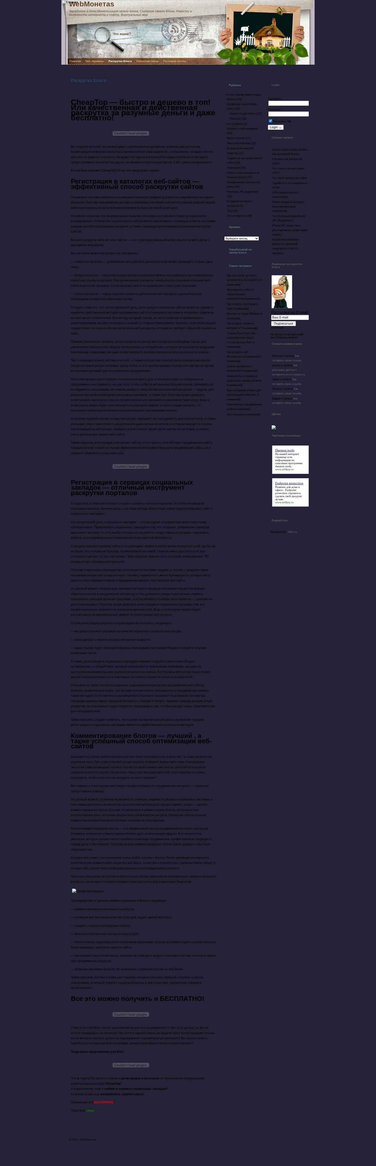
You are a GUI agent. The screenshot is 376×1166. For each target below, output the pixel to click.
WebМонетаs (88, 1139)
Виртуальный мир (238, 143)
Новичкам (233, 167)
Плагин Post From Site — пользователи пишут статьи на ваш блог (243, 338)
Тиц (229, 210)
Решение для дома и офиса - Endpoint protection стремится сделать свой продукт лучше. (288, 493)
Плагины (235, 118)
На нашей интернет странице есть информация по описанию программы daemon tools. (288, 460)
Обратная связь (147, 61)
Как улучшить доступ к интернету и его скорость (288, 370)
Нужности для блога (242, 113)
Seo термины (94, 61)
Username (274, 98)
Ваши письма (236, 138)
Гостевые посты (174, 61)
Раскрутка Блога (120, 61)
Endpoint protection (289, 483)
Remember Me (282, 121)
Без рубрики (235, 123)
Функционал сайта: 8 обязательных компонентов (240, 294)
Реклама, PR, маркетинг (242, 191)
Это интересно (236, 215)
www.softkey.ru (284, 469)
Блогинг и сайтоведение (242, 128)
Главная (75, 61)
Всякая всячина (237, 148)
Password (274, 109)
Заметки (232, 153)
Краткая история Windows (243, 313)
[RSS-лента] (174, 30)
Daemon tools (284, 450)
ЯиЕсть (292, 531)
